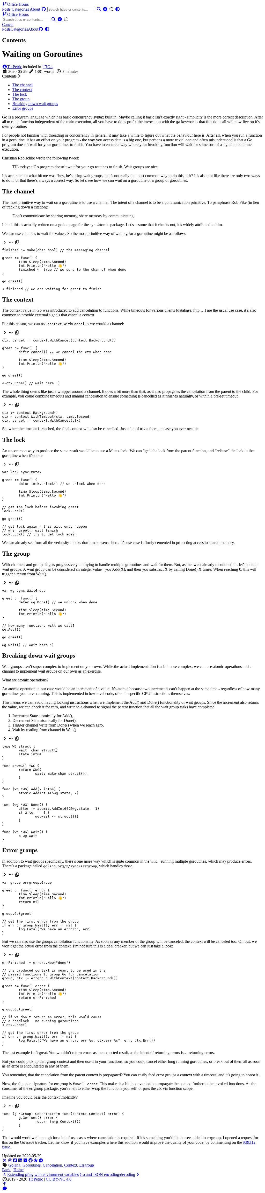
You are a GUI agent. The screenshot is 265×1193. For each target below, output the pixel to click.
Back (6, 1170)
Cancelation (52, 1165)
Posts (7, 9)
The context (22, 89)
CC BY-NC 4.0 (58, 1179)
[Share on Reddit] (30, 1160)
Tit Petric (14, 67)
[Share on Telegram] (40, 1160)
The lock (19, 94)
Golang (14, 1165)
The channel (22, 85)
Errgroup (86, 1165)
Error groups (22, 108)
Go (50, 67)
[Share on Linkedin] (20, 1160)
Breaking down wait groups (35, 103)
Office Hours (18, 4)
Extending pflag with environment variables (43, 1174)
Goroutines (32, 1165)
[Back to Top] (4, 1184)
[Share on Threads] (9, 1160)
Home (18, 1170)
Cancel (7, 24)
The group (21, 99)
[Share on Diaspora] (35, 1160)
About (35, 9)
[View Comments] (4, 1188)
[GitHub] (44, 9)
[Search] (99, 9)
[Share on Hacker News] (25, 1160)
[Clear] (105, 9)
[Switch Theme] (117, 9)
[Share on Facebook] (15, 1160)
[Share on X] (4, 1160)
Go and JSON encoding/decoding (107, 1174)
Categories (21, 9)
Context (70, 1165)
